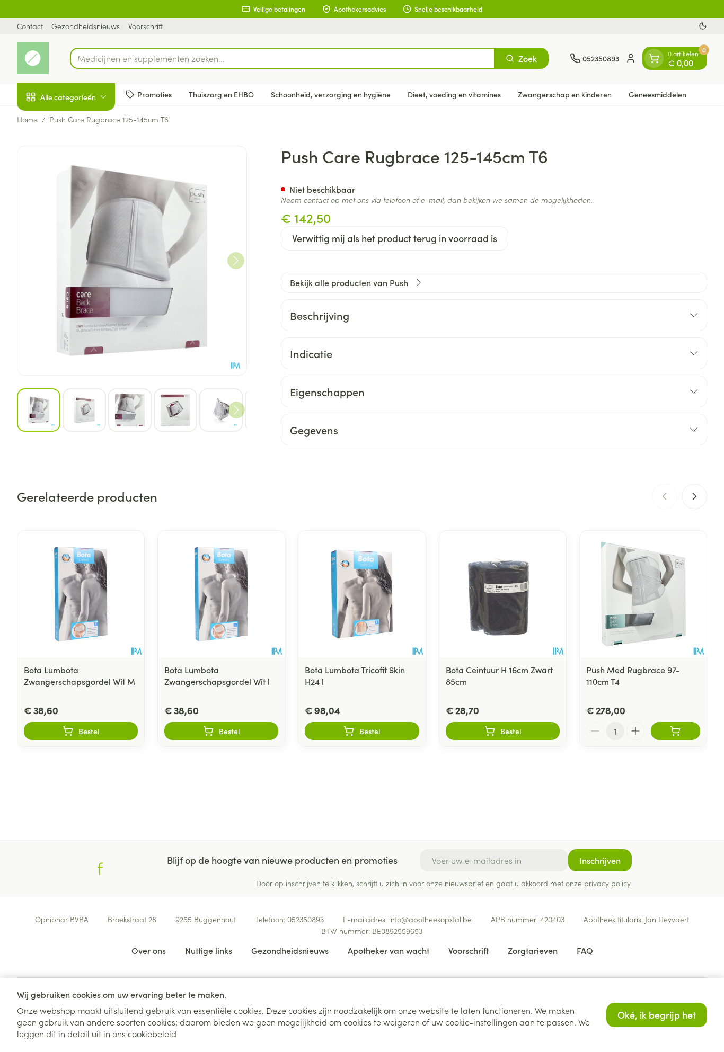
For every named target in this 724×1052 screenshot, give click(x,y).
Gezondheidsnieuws (85, 26)
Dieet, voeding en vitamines (454, 93)
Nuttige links (208, 950)
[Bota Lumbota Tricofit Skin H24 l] (361, 594)
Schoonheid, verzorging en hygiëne (331, 93)
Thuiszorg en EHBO (221, 93)
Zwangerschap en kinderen (565, 93)
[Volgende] (235, 260)
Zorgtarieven (533, 950)
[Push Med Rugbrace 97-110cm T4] (643, 594)
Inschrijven (600, 860)
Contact (30, 26)
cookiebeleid (152, 1033)
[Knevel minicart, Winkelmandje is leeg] (654, 58)
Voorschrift (145, 26)
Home (27, 119)
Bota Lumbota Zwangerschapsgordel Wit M (79, 675)
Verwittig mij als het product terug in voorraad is (394, 238)
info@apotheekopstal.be (430, 919)
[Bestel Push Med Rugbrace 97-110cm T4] (675, 731)
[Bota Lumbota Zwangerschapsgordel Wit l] (221, 594)
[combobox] (282, 58)
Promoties (154, 93)
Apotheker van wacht (388, 950)
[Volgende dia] (694, 496)
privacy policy (607, 883)
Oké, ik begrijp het (656, 1014)
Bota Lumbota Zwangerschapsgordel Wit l (217, 675)
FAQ (585, 950)
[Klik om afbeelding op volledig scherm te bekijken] (131, 260)
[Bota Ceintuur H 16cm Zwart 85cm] (502, 594)
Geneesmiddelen (657, 93)
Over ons (148, 950)
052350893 (305, 919)
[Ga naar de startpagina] (33, 58)
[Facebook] (100, 869)
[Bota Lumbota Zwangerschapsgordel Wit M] (80, 594)
